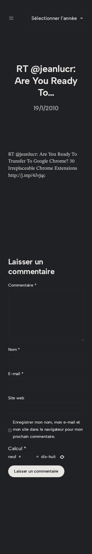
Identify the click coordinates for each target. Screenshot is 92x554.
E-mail (15, 373)
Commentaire (22, 285)
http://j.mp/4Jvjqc (26, 175)
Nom (14, 349)
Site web (16, 398)
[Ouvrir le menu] (11, 18)
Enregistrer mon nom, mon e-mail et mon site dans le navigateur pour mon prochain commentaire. (48, 429)
